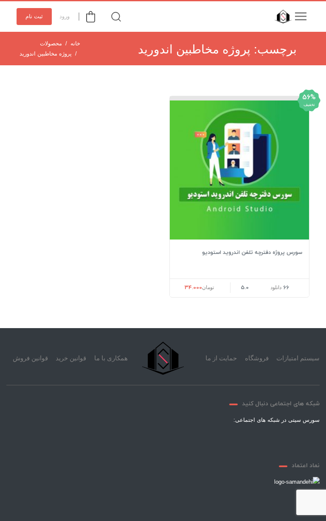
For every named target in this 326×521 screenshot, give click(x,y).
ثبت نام (34, 16)
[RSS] (214, 439)
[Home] (163, 358)
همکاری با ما (111, 358)
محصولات (51, 43)
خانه (75, 43)
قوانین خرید (71, 358)
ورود (64, 16)
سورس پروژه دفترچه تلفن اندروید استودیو (252, 252)
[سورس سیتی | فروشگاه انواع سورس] (281, 16)
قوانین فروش (30, 358)
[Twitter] (275, 439)
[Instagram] (234, 439)
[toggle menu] (300, 16)
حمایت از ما (221, 358)
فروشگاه (257, 358)
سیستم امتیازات (298, 358)
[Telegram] (254, 439)
